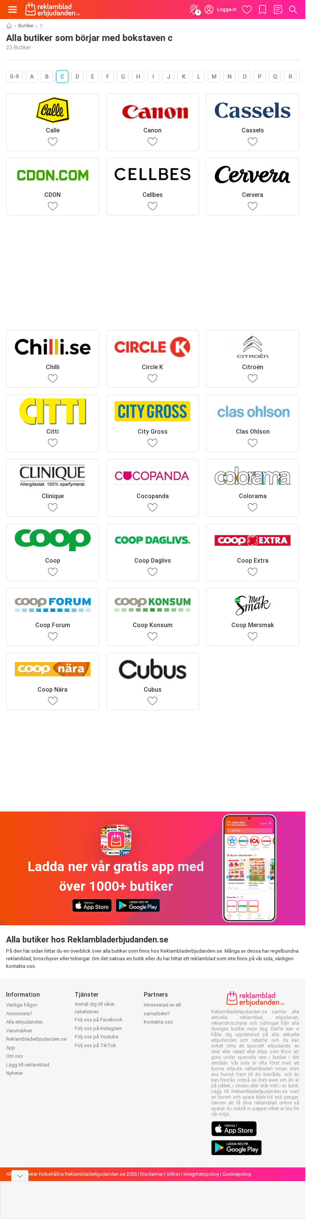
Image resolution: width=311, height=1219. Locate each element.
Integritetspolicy (201, 1174)
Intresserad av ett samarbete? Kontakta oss (162, 1013)
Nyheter (14, 1073)
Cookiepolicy (236, 1174)
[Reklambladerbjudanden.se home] (52, 9)
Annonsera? (19, 1013)
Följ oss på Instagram (98, 1028)
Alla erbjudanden (24, 1022)
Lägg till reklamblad (27, 1065)
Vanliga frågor (21, 1005)
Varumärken (19, 1030)
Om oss (14, 1056)
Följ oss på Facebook (99, 1019)
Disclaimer (151, 1174)
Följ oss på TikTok (95, 1045)
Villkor (173, 1174)
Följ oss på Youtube (96, 1037)
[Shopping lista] (278, 9)
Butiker (26, 25)
